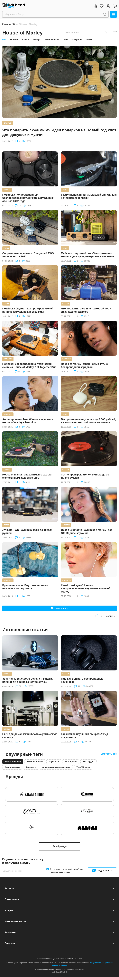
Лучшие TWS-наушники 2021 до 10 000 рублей (27, 531)
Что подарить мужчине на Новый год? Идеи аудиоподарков (86, 310)
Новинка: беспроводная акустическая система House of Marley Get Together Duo (29, 365)
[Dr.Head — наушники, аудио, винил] (13, 5)
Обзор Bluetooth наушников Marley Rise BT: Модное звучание (86, 531)
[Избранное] (102, 6)
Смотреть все (109, 754)
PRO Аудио (88, 761)
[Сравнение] (95, 6)
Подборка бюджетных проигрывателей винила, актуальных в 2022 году (27, 310)
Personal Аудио (35, 761)
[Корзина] (115, 6)
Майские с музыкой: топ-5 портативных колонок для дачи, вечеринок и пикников (87, 255)
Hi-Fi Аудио (71, 761)
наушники (54, 761)
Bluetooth (31, 767)
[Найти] (104, 14)
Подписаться (105, 871)
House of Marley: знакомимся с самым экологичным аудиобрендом (27, 476)
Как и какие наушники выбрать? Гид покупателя (84, 736)
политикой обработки (73, 869)
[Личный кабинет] (108, 6)
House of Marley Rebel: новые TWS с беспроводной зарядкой (84, 365)
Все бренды (60, 846)
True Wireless (83, 767)
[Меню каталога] (113, 14)
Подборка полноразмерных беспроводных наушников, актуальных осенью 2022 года (28, 198)
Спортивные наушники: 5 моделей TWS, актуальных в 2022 (28, 255)
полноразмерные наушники (56, 767)
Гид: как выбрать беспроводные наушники (82, 680)
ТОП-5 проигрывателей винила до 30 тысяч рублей (85, 476)
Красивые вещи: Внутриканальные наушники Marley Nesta (25, 587)
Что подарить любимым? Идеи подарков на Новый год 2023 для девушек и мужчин (59, 132)
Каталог (9, 888)
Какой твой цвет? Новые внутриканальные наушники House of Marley (85, 588)
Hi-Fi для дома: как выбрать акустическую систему (29, 736)
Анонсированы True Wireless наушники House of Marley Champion (27, 421)
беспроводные (12, 767)
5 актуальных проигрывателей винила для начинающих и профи (89, 196)
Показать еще (59, 608)
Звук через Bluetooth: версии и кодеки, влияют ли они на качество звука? (27, 680)
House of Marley (13, 761)
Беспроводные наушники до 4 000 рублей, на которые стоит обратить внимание (88, 421)
